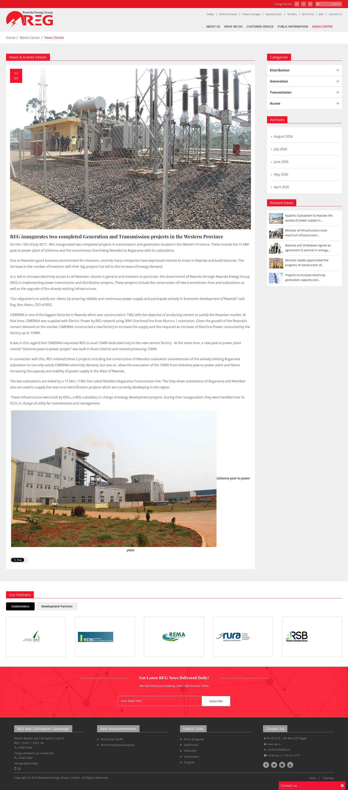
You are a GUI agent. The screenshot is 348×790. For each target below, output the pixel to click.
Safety (210, 14)
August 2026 (283, 136)
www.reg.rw (274, 744)
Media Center (322, 26)
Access (275, 103)
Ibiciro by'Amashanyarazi (118, 745)
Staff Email (191, 745)
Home (10, 37)
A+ (310, 3)
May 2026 (281, 174)
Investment (191, 756)
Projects (189, 762)
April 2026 (281, 187)
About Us (213, 26)
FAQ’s (313, 778)
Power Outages (251, 14)
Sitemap (328, 778)
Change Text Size (283, 3)
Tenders (292, 14)
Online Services (228, 14)
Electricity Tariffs (112, 739)
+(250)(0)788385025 (278, 749)
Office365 (190, 751)
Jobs (321, 14)
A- (297, 3)
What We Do (233, 26)
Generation (279, 81)
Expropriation (274, 14)
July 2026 (280, 149)
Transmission (281, 92)
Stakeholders (20, 606)
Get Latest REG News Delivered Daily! (174, 677)
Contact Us (335, 14)
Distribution (280, 70)
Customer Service (260, 26)
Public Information (293, 26)
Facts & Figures (194, 739)
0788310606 (25, 747)
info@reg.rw (274, 755)
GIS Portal (308, 14)
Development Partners (56, 606)
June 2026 (281, 161)
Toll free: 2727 (292, 755)
